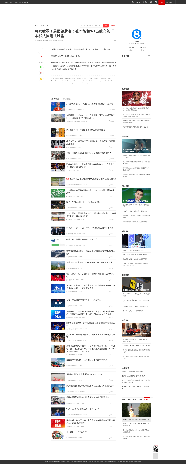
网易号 (42, 25)
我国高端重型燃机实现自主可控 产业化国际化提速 (88, 397)
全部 (149, 56)
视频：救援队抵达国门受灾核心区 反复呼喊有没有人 (89, 153)
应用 (11, 2)
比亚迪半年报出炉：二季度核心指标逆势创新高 (86, 360)
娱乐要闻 (125, 186)
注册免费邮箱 (169, 2)
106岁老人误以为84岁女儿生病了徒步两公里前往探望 (93, 179)
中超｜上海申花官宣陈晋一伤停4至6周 (82, 409)
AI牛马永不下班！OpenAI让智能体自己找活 (136, 306)
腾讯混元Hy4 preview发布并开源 (133, 311)
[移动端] (132, 2)
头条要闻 (125, 137)
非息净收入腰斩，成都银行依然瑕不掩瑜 (135, 259)
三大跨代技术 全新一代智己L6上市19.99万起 (136, 345)
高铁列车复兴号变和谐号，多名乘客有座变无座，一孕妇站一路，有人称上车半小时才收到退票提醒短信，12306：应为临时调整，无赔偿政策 (91, 349)
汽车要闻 (125, 320)
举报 (115, 40)
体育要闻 (125, 89)
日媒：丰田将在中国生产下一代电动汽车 (83, 300)
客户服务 (90, 461)
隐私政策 (96, 461)
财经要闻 (125, 231)
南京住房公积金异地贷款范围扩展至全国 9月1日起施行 (90, 386)
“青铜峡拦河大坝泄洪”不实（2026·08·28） (84, 374)
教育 (134, 399)
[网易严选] (145, 2)
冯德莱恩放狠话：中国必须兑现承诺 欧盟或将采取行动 (89, 104)
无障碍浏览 (18, 2)
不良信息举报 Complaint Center (108, 461)
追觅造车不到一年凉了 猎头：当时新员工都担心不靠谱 (89, 228)
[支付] (151, 2)
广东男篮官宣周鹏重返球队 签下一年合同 (135, 127)
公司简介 (73, 461)
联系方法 (79, 461)
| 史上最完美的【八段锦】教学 (133, 376)
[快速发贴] (41, 51)
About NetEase (66, 461)
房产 (129, 399)
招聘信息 (85, 461)
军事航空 (147, 399)
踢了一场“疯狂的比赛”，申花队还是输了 (83, 202)
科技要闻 (125, 275)
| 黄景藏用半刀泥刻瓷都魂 (133, 371)
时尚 (123, 399)
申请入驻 (113, 25)
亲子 (140, 399)
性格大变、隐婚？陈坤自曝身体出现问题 (135, 211)
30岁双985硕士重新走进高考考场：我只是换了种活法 (89, 262)
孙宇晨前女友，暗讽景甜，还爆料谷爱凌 (135, 222)
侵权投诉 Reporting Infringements (132, 461)
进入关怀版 (25, 2)
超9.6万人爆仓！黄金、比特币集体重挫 (135, 254)
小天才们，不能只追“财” (76, 432)
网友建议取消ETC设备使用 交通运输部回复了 (86, 130)
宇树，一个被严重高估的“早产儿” (133, 250)
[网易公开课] (138, 2)
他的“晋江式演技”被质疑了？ (131, 430)
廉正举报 (120, 461)
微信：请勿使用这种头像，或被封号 (81, 239)
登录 (162, 2)
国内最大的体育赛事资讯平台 (136, 43)
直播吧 (55, 40)
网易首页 (6, 2)
